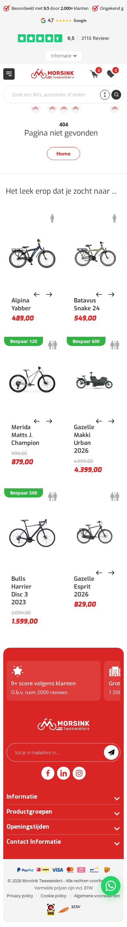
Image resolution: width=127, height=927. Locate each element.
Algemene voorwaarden (97, 896)
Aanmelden (111, 752)
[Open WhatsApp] (110, 886)
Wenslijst (116, 71)
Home (63, 153)
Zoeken (116, 95)
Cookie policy (53, 896)
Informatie (61, 56)
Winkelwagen (99, 71)
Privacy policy (20, 896)
